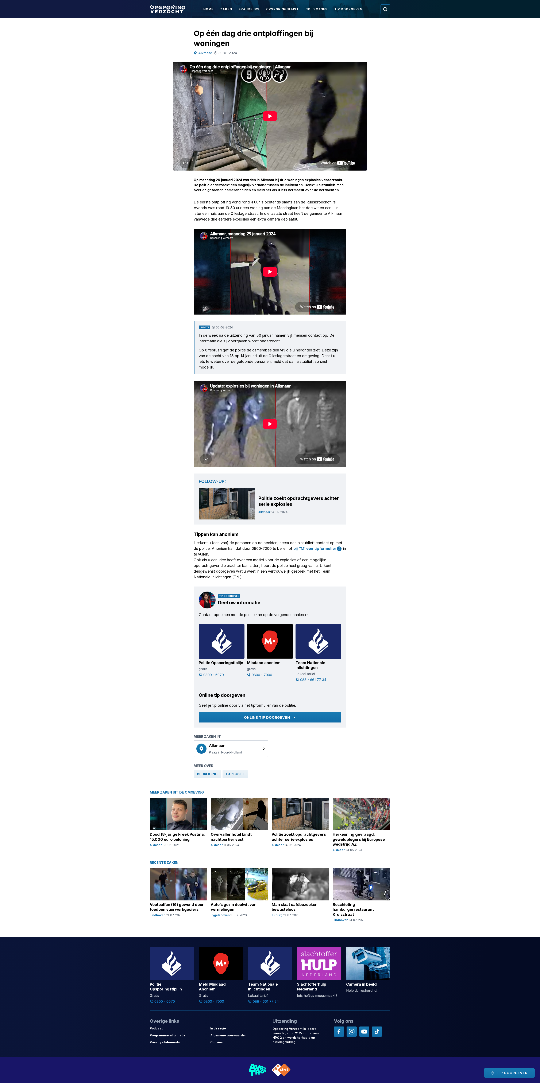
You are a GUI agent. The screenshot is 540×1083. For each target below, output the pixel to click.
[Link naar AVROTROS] (257, 1069)
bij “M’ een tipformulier (314, 548)
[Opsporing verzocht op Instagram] (352, 1031)
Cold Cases (316, 9)
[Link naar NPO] (281, 1069)
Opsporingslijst (282, 9)
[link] (231, 748)
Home (208, 9)
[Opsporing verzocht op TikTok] (377, 1031)
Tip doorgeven (348, 9)
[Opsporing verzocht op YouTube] (364, 1031)
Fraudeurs (249, 9)
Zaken (226, 9)
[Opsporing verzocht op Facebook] (339, 1031)
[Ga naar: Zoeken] (385, 9)
